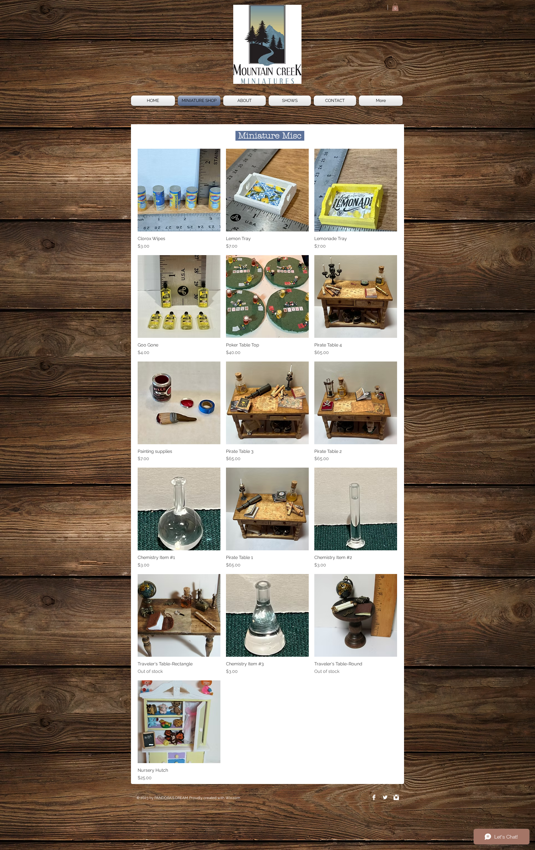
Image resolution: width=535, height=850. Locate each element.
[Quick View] (179, 190)
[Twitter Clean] (385, 797)
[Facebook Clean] (374, 797)
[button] (395, 7)
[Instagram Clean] (396, 797)
